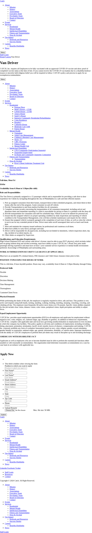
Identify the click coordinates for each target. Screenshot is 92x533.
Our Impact (9, 37)
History (12, 9)
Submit (3, 415)
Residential (14, 27)
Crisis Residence (20, 120)
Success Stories (15, 42)
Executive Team (16, 14)
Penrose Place (19, 107)
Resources (9, 474)
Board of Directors (17, 18)
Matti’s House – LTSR (23, 109)
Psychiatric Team (16, 16)
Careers (8, 44)
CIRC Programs (20, 142)
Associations (14, 12)
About (7, 5)
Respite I (17, 122)
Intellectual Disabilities (18, 31)
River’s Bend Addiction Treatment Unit (29, 163)
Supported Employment (23, 152)
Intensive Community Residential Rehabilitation (32, 118)
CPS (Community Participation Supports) (30, 150)
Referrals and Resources (19, 40)
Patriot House (19, 129)
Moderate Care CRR (22, 127)
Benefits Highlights (17, 46)
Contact (12, 20)
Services (8, 24)
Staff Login (4, 55)
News (7, 48)
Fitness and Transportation (19, 33)
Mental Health (15, 29)
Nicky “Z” (18, 140)
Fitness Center (19, 144)
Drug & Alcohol (16, 35)
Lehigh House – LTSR (23, 112)
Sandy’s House (20, 116)
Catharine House (20, 124)
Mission (13, 7)
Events (7, 22)
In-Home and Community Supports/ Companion (32, 155)
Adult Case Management (23, 135)
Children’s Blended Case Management (28, 137)
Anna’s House (19, 114)
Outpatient (18, 133)
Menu (3, 79)
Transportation (19, 159)
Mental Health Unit (21, 146)
